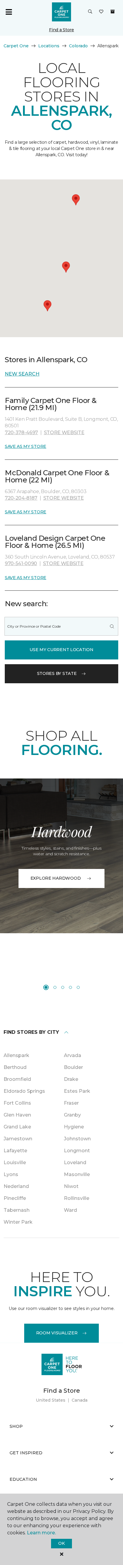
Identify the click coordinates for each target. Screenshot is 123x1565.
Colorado (78, 46)
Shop (16, 1426)
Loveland (75, 1162)
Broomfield (17, 1079)
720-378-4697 (21, 432)
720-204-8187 (21, 498)
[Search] (112, 626)
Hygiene (74, 1127)
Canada (79, 1400)
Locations (48, 46)
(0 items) (112, 12)
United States (50, 1400)
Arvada (72, 1055)
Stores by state (57, 673)
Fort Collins (17, 1103)
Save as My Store (25, 446)
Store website (64, 432)
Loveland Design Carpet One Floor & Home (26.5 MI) (55, 542)
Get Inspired (26, 1452)
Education (23, 1479)
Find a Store (61, 29)
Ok (61, 1543)
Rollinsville (76, 1198)
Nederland (16, 1186)
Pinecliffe (15, 1198)
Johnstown (77, 1139)
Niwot (71, 1186)
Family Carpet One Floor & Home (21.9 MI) (51, 404)
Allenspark (16, 1055)
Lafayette (15, 1150)
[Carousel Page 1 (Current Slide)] (46, 987)
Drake (71, 1079)
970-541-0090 (21, 563)
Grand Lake (17, 1127)
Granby (72, 1115)
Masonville (77, 1174)
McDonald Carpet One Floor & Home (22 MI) (57, 476)
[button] (90, 11)
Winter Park (18, 1222)
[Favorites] (101, 11)
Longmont (77, 1150)
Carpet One (16, 46)
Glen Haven (17, 1115)
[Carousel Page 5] (78, 987)
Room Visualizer (57, 1333)
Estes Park (77, 1091)
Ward (70, 1210)
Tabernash (17, 1210)
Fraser (71, 1103)
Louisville (15, 1162)
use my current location (61, 649)
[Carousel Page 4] (70, 987)
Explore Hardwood (55, 878)
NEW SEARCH (22, 374)
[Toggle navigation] (9, 12)
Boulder (73, 1067)
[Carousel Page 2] (54, 987)
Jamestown (18, 1139)
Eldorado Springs (24, 1091)
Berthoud (15, 1067)
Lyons (11, 1174)
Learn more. (41, 1533)
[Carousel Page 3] (62, 987)
